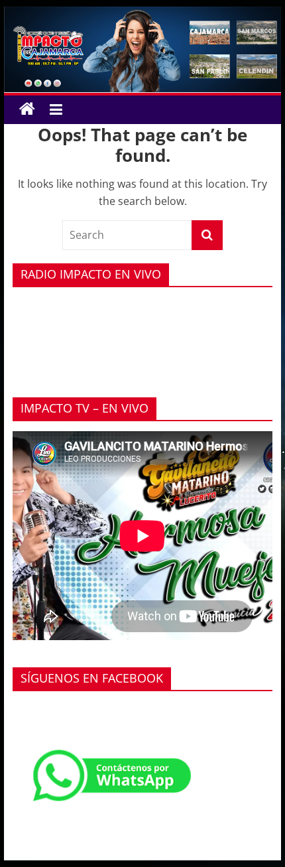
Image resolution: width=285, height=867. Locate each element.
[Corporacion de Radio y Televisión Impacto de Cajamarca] (27, 109)
